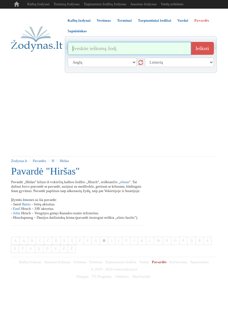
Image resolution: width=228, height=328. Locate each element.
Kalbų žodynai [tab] (79, 20)
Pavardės (39, 161)
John (16, 213)
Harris (26, 204)
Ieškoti (202, 48)
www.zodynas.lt (125, 269)
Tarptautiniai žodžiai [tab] (154, 20)
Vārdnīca (122, 276)
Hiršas (64, 161)
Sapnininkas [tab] (77, 31)
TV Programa (101, 276)
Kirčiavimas (178, 262)
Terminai (95, 262)
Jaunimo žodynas (143, 4)
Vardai (144, 262)
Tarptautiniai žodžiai (121, 262)
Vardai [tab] (182, 20)
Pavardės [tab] (201, 20)
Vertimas (79, 262)
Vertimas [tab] (104, 20)
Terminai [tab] (124, 20)
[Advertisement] (114, 114)
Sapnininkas (199, 262)
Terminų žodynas (67, 4)
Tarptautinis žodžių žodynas (105, 4)
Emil (16, 209)
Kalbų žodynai (38, 4)
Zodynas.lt (19, 161)
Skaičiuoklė (141, 276)
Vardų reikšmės (172, 4)
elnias (124, 182)
